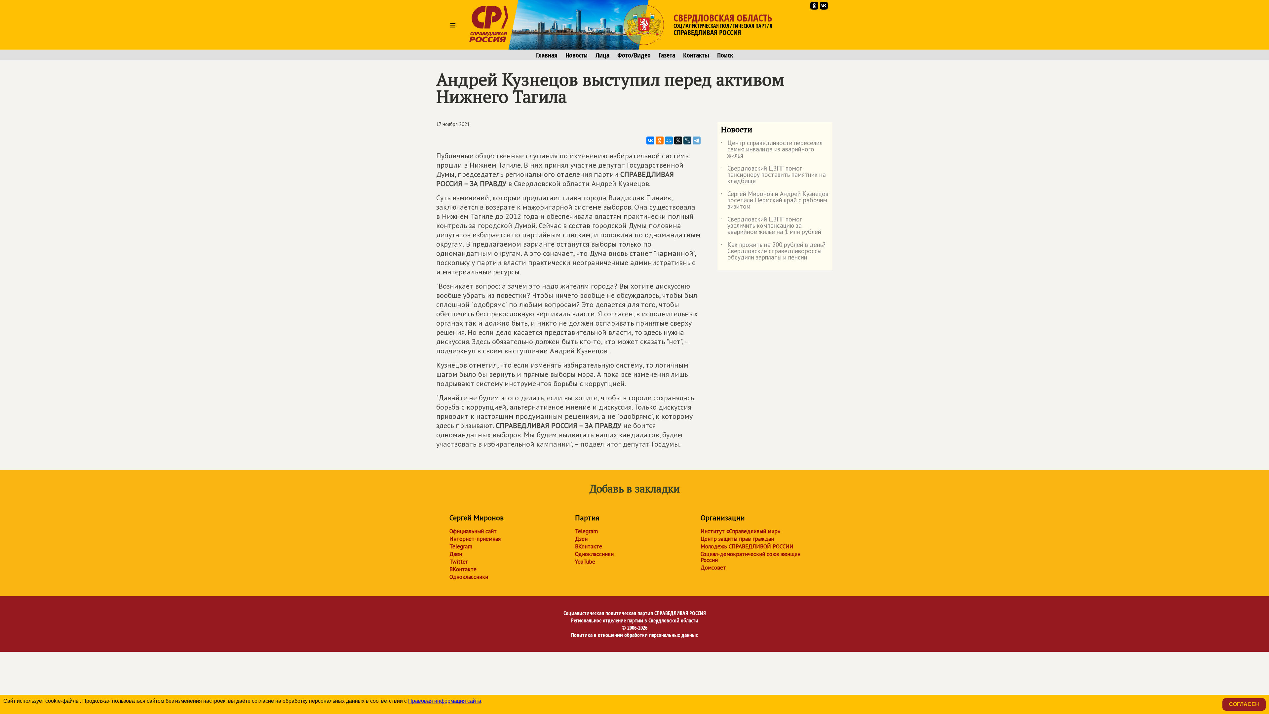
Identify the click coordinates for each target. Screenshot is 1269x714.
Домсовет (713, 568)
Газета (667, 55)
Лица (602, 55)
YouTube (585, 562)
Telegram (460, 546)
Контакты (696, 55)
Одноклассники (468, 577)
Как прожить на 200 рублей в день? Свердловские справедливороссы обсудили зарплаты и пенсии (773, 251)
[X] (678, 140)
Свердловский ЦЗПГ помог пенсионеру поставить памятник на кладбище (773, 175)
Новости (576, 55)
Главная (547, 55)
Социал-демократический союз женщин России (750, 557)
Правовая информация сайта (444, 701)
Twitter (458, 562)
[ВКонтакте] (650, 140)
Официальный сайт (473, 531)
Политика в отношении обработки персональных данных (634, 635)
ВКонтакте (463, 569)
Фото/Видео (634, 55)
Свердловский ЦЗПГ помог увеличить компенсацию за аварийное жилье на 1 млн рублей (771, 226)
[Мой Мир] (669, 140)
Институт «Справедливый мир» (740, 531)
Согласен (1244, 704)
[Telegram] (697, 140)
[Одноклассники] (660, 140)
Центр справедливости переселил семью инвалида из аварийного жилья (772, 149)
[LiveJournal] (687, 140)
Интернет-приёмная (475, 539)
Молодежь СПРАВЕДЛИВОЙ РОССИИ (747, 546)
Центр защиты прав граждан (737, 539)
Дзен (455, 554)
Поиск (725, 55)
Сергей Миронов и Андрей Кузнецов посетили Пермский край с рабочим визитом (774, 200)
